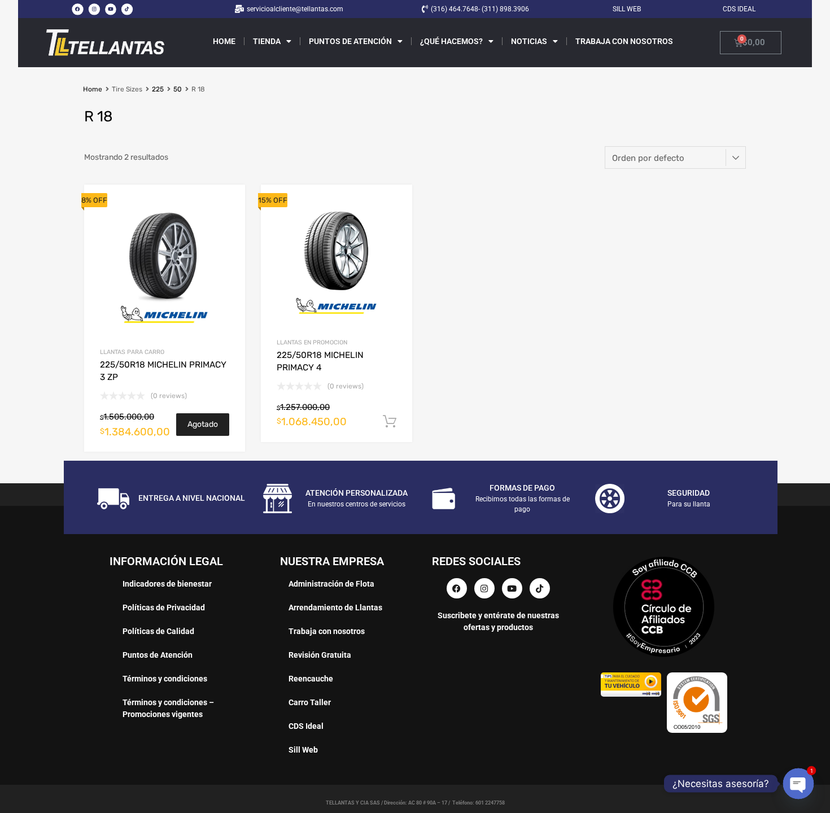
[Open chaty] (798, 784)
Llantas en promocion (312, 342)
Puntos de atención (350, 41)
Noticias (529, 41)
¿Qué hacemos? (451, 41)
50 (177, 89)
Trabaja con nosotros (624, 41)
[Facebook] (77, 9)
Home (224, 41)
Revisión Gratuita (320, 654)
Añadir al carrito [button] (389, 421)
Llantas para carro (132, 352)
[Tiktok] (127, 9)
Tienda (267, 41)
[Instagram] (93, 9)
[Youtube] (110, 9)
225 (158, 89)
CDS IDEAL (739, 9)
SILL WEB (627, 9)
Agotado (202, 424)
